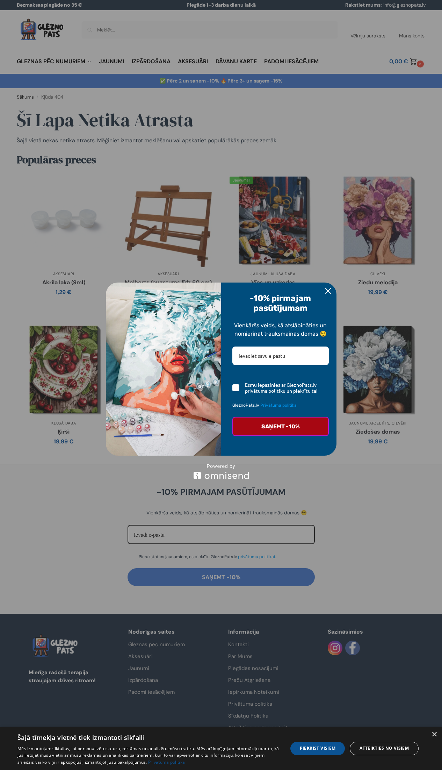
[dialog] (221, 748)
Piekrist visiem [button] (318, 748)
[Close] (328, 291)
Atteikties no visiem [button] (384, 748)
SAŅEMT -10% (280, 426)
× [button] (434, 734)
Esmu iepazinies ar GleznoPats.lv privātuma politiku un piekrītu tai (281, 388)
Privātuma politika (166, 762)
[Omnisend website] (221, 471)
